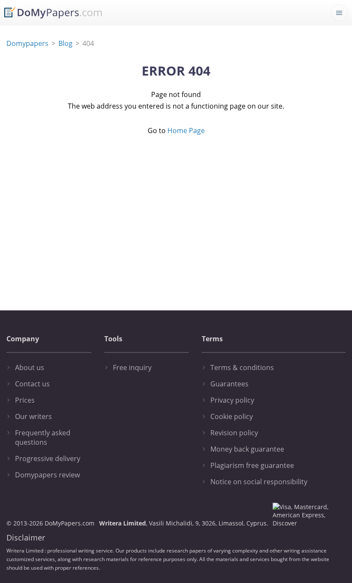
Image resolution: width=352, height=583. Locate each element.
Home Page (186, 130)
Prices (25, 400)
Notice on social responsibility (258, 481)
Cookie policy (231, 416)
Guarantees (229, 384)
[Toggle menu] (339, 12)
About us (29, 367)
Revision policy (234, 432)
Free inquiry (132, 367)
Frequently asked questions (42, 437)
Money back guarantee (247, 449)
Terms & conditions (242, 367)
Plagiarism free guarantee (252, 465)
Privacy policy (232, 400)
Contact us (32, 384)
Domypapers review (47, 475)
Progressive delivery (47, 458)
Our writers (33, 416)
